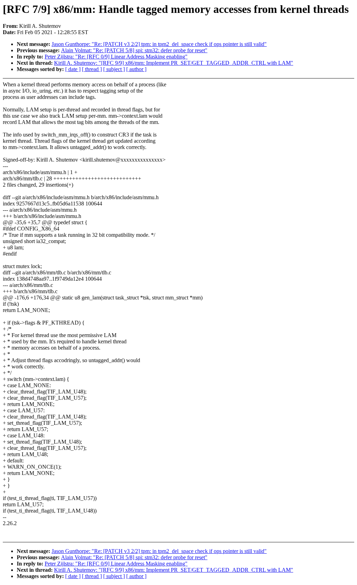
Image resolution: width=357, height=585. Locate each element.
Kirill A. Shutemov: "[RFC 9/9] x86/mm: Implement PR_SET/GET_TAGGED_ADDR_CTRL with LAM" (173, 63)
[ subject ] (114, 69)
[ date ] (73, 69)
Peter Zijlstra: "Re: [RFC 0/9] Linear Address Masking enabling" (116, 57)
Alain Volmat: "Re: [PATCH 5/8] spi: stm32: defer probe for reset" (134, 50)
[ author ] (136, 69)
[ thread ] (92, 69)
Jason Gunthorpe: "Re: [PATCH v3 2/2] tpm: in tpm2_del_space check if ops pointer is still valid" (159, 44)
